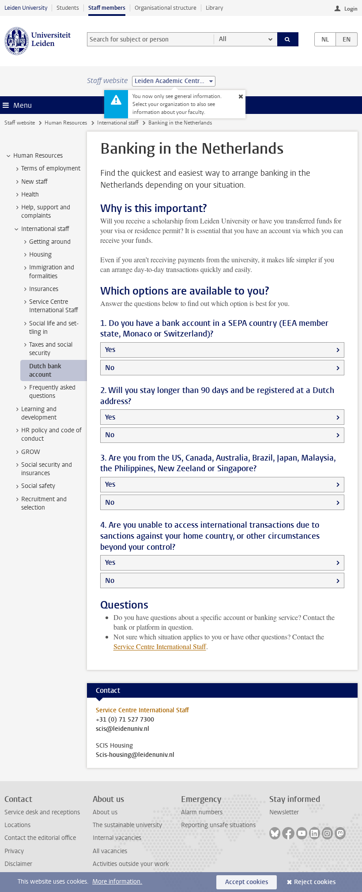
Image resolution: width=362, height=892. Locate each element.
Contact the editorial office (40, 838)
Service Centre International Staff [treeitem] (53, 306)
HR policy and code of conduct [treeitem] (51, 434)
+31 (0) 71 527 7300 (125, 720)
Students (68, 7)
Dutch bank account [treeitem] (45, 370)
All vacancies (110, 851)
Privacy (14, 851)
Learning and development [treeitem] (39, 413)
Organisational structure (165, 7)
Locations (17, 825)
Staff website (19, 122)
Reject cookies (315, 882)
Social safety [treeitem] (38, 486)
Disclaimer (18, 864)
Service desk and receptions (42, 812)
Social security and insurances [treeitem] (46, 469)
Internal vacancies (117, 838)
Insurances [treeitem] (43, 289)
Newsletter (284, 812)
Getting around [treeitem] (50, 242)
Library (214, 7)
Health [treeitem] (30, 194)
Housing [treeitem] (40, 254)
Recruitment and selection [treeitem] (44, 503)
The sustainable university (127, 825)
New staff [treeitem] (34, 182)
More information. (117, 881)
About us (105, 812)
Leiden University (25, 7)
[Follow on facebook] (288, 833)
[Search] (287, 39)
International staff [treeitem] (45, 229)
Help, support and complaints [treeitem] (45, 211)
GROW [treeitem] (30, 452)
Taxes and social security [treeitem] (50, 348)
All (222, 39)
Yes (110, 349)
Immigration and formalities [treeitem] (51, 271)
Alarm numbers (201, 812)
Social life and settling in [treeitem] (54, 327)
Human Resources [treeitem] (38, 155)
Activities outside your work (131, 864)
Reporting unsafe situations (218, 825)
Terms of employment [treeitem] (50, 168)
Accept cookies (246, 882)
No (109, 367)
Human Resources (66, 122)
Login (351, 8)
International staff (118, 122)
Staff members (106, 7)
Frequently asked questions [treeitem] (52, 391)
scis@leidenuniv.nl (122, 729)
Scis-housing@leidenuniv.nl (135, 755)
